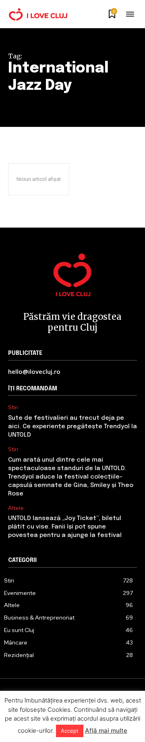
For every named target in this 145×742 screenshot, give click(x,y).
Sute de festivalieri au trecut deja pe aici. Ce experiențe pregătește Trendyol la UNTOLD (72, 426)
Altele (16, 508)
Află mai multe (106, 730)
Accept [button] (70, 730)
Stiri (13, 407)
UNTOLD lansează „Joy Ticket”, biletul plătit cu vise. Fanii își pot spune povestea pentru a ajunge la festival (65, 527)
